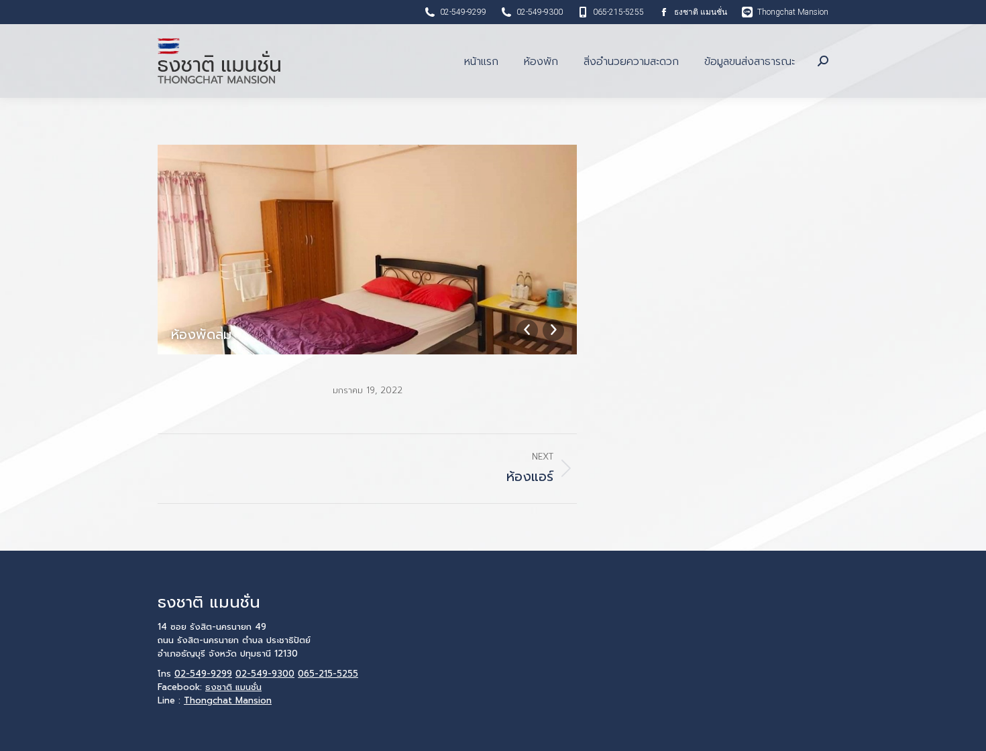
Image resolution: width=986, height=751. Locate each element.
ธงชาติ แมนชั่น (700, 12)
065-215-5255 (618, 12)
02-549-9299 (463, 12)
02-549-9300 (539, 12)
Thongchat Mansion (792, 12)
